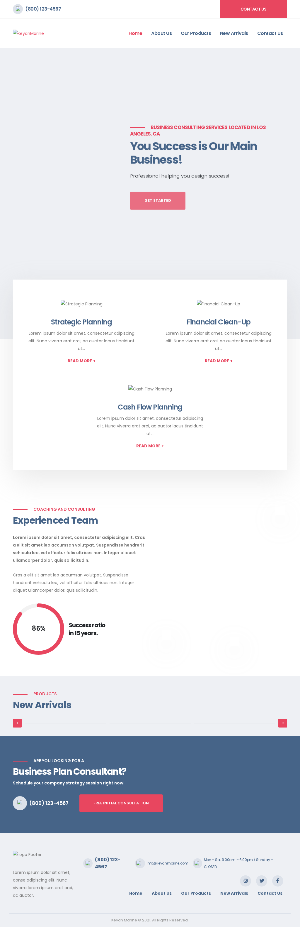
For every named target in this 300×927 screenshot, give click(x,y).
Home (135, 33)
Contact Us (254, 9)
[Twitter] (261, 881)
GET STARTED (157, 196)
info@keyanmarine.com (167, 863)
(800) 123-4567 (43, 9)
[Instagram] (245, 881)
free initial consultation (121, 803)
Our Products (196, 33)
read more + (82, 361)
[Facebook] (277, 881)
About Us (161, 33)
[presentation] (15, 193)
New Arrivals (234, 33)
